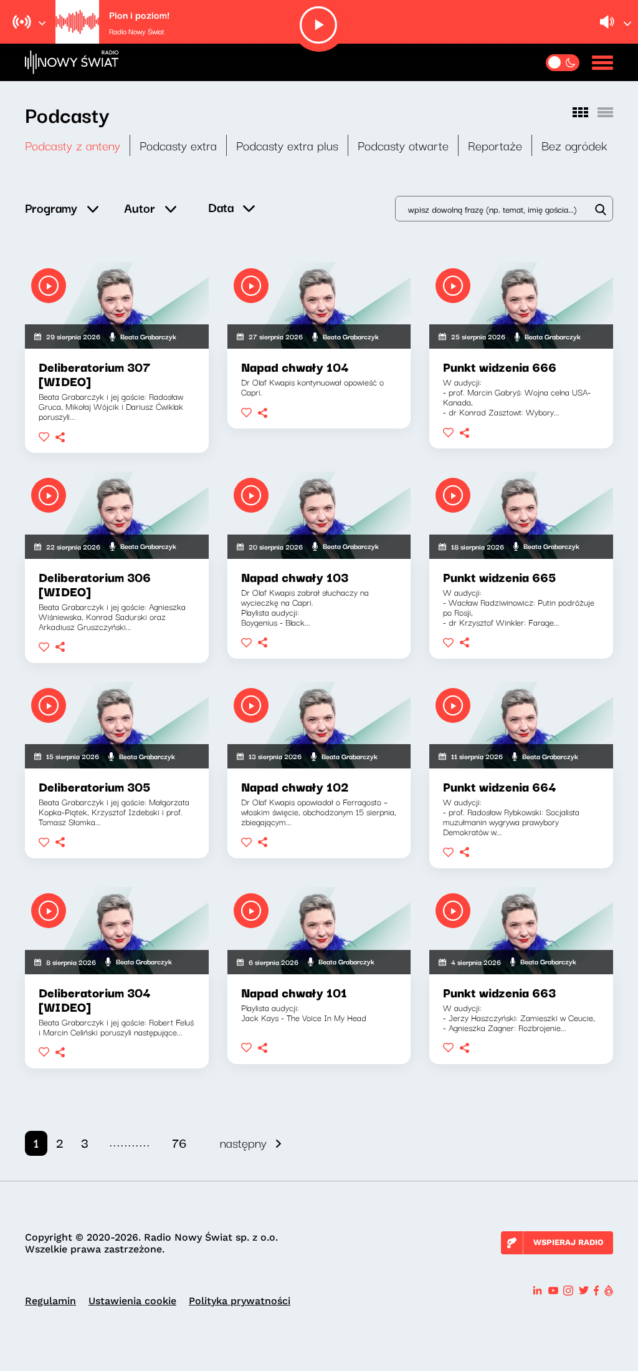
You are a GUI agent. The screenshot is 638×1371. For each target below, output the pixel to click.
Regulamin (50, 1301)
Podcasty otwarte (403, 145)
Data (221, 206)
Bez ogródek (574, 145)
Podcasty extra (178, 145)
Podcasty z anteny (72, 145)
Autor (139, 207)
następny (243, 1142)
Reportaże (495, 145)
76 (179, 1142)
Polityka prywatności (239, 1301)
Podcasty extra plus (287, 145)
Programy (51, 207)
